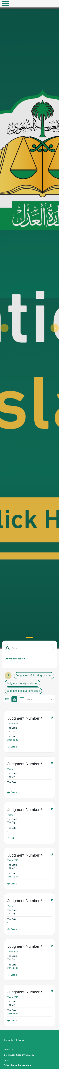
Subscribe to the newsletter (18, 1065)
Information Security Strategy (19, 1055)
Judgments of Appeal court (22, 683)
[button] (4, 328)
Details (14, 747)
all (8, 675)
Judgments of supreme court (23, 690)
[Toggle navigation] (5, 4)
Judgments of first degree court (34, 675)
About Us (8, 1049)
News (6, 1060)
